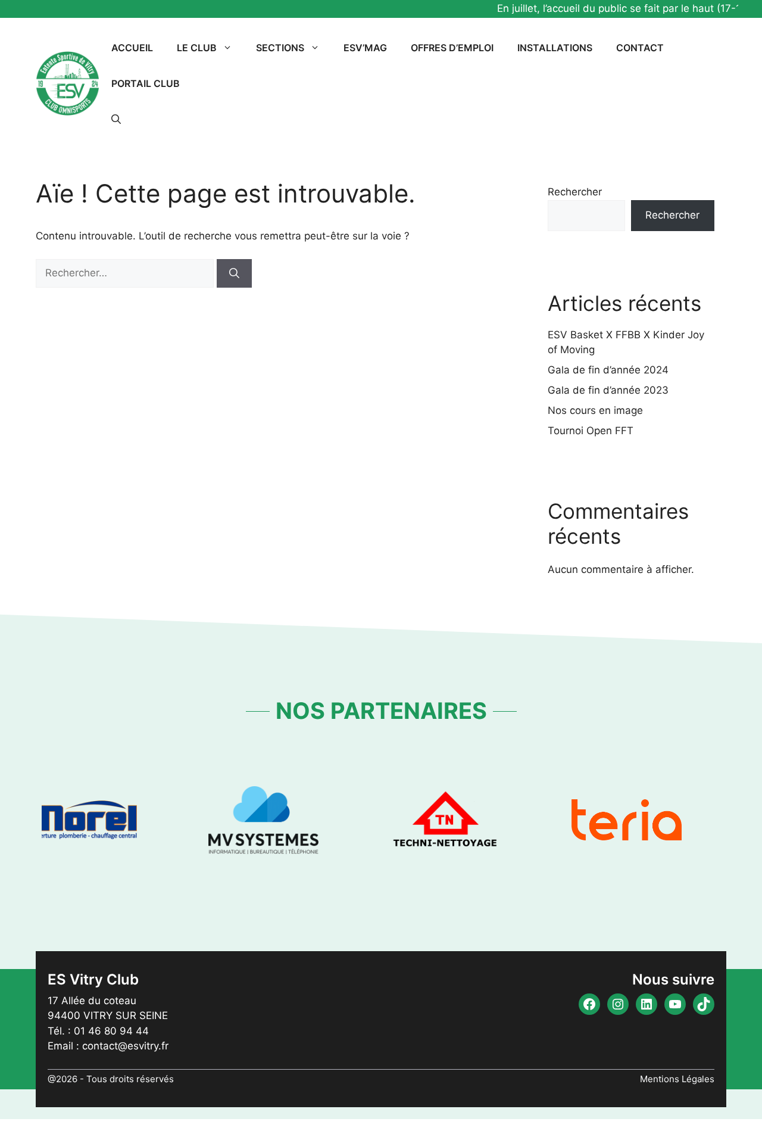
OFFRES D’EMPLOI (452, 48)
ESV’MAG (365, 48)
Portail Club (145, 83)
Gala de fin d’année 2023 (608, 390)
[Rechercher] (234, 273)
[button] (116, 119)
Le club (197, 48)
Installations (554, 48)
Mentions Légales (677, 1079)
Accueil (132, 48)
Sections (280, 48)
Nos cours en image (595, 410)
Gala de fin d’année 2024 (608, 370)
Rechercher (575, 192)
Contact (640, 48)
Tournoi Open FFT (590, 431)
